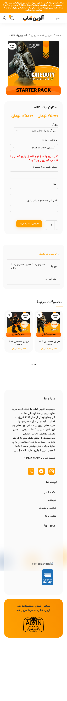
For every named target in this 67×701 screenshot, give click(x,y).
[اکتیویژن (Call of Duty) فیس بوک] (34, 147)
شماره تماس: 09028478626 (39, 458)
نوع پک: (54, 124)
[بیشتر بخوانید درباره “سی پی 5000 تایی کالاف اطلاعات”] (39, 315)
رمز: (55, 183)
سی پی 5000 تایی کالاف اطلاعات (48, 343)
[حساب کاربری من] (4, 18)
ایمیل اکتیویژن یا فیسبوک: (45, 166)
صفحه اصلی (49, 492)
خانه (58, 35)
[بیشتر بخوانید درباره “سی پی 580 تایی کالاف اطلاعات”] (9, 315)
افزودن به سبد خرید (29, 223)
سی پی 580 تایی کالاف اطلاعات (18, 343)
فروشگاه (52, 500)
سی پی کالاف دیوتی (41, 35)
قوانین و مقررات (47, 508)
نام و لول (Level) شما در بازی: (42, 200)
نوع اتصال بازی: (50, 139)
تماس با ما (50, 516)
